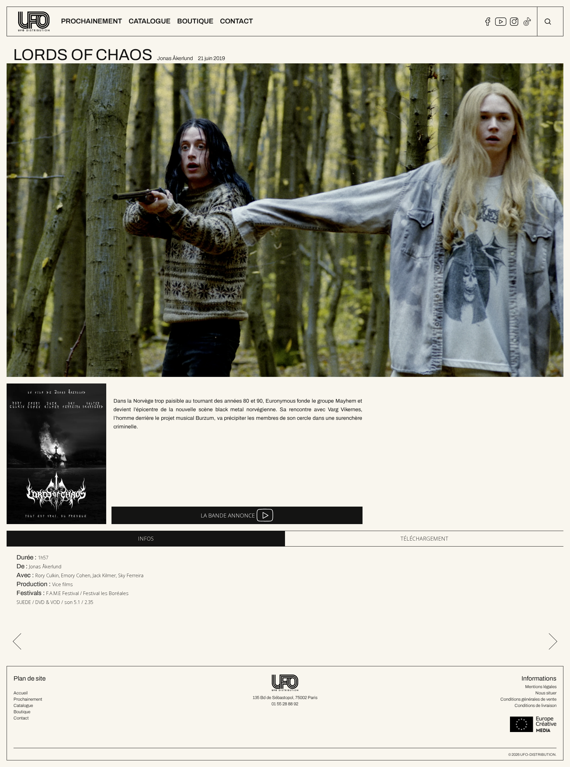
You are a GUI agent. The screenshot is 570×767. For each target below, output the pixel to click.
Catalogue (23, 705)
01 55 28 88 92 (284, 704)
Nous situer (545, 693)
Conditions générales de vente (528, 699)
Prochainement (28, 699)
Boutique (22, 712)
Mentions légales (540, 686)
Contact (21, 718)
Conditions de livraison (535, 705)
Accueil (21, 693)
